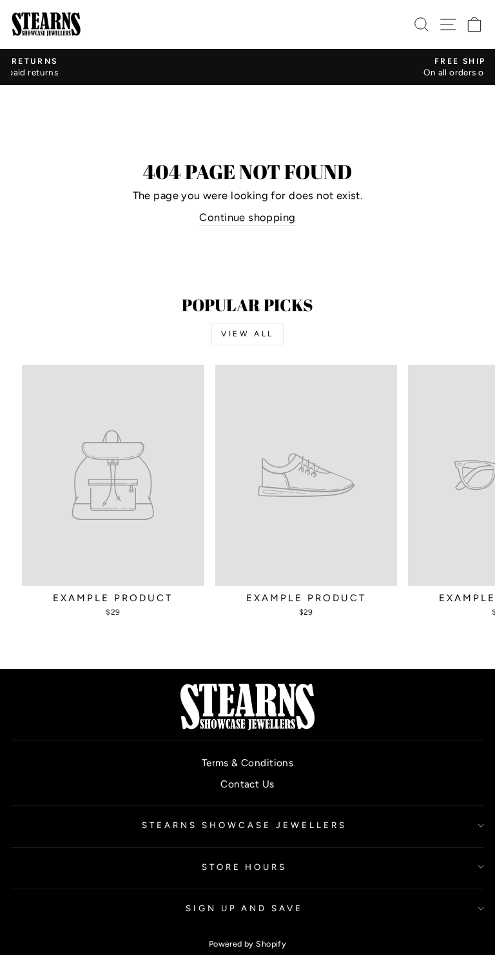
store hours (244, 867)
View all (247, 333)
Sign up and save (245, 908)
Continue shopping (247, 217)
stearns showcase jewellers (244, 825)
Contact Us (247, 784)
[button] (474, 24)
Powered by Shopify (247, 944)
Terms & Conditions (247, 763)
